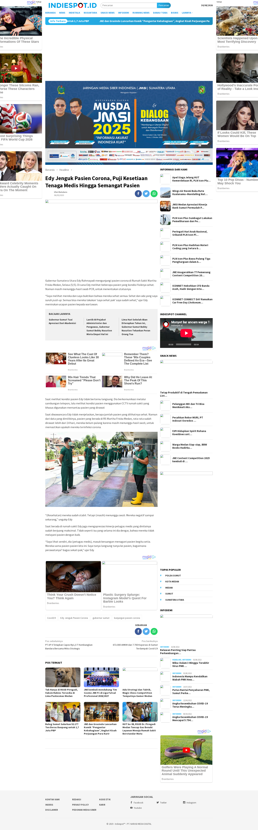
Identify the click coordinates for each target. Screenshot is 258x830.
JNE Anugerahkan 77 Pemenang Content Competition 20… (191, 274)
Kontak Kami (52, 799)
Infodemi (164, 647)
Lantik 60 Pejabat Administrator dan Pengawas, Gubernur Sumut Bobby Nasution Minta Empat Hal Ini (99, 327)
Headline (176, 660)
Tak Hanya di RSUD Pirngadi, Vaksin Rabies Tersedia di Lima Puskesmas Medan (61, 693)
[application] (186, 333)
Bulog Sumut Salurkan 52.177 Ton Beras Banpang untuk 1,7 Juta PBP (62, 727)
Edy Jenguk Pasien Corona (74, 617)
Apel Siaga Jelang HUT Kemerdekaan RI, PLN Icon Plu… (191, 179)
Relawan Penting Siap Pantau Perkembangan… (178, 651)
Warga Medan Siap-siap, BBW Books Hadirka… (189, 446)
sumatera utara (174, 599)
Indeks (49, 804)
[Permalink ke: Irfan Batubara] (48, 193)
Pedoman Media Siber (84, 809)
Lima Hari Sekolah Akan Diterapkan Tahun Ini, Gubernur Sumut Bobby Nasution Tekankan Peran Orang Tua (136, 327)
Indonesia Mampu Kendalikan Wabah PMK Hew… (189, 678)
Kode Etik (105, 799)
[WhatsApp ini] (154, 193)
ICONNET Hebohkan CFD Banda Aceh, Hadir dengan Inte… (190, 287)
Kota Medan (172, 581)
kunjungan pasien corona (127, 617)
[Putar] (164, 344)
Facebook (138, 802)
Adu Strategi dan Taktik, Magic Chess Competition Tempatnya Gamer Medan (137, 693)
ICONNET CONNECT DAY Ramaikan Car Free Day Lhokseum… (192, 301)
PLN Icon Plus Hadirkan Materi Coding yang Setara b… (190, 247)
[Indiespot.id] (72, 5)
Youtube (138, 807)
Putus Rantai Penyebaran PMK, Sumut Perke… (191, 691)
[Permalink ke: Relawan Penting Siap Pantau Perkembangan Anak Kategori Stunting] (186, 629)
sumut (169, 593)
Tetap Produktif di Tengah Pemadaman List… (184, 394)
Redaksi (76, 799)
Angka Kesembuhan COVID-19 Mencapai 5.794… (190, 718)
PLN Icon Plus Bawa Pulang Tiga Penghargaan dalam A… (191, 260)
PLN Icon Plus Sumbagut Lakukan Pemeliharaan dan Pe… (192, 220)
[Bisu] (202, 344)
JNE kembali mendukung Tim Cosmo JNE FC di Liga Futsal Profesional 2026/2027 (100, 693)
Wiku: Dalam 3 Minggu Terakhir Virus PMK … (190, 664)
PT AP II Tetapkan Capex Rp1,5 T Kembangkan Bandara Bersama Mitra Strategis (68, 645)
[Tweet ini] (146, 193)
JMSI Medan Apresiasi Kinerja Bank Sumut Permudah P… (189, 206)
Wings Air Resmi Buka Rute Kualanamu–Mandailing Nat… (190, 192)
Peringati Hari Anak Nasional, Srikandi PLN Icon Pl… (189, 233)
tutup (38, 1)
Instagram (191, 802)
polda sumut (173, 575)
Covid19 (51, 617)
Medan (169, 587)
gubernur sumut (101, 617)
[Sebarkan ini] (138, 193)
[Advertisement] (129, 51)
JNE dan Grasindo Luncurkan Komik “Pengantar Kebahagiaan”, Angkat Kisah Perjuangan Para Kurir (114, 21)
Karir (102, 804)
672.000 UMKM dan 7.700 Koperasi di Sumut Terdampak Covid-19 (135, 645)
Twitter (163, 802)
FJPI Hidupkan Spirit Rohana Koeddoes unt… (189, 433)
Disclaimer (51, 809)
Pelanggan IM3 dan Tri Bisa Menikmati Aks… (188, 405)
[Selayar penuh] (208, 344)
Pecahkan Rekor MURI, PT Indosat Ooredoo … (187, 419)
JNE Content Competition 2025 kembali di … (191, 460)
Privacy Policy (80, 804)
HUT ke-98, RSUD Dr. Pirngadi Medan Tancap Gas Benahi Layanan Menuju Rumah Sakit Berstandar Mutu (139, 729)
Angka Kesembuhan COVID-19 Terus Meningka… (190, 705)
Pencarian (164, 5)
